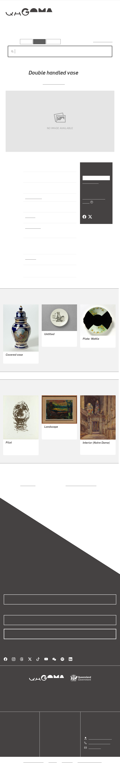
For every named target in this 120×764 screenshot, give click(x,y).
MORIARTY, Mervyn (55, 431)
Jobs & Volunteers (34, 757)
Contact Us (94, 743)
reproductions (15, 484)
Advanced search (103, 41)
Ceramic (30, 216)
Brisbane (30, 258)
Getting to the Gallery (100, 734)
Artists (29, 34)
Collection (29, 21)
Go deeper (45, 34)
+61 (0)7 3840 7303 (99, 739)
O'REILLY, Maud (54, 83)
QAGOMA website (13, 725)
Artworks (14, 34)
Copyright (67, 757)
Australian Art (33, 197)
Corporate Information (90, 757)
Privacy (53, 757)
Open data (9, 722)
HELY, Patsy (50, 342)
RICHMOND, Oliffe (15, 447)
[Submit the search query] (9, 51)
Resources (52, 41)
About (7, 737)
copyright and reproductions (67, 484)
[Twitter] (90, 213)
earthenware (32, 227)
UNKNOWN (12, 359)
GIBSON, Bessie (91, 450)
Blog (6, 733)
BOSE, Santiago (52, 338)
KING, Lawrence (91, 343)
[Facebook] (84, 213)
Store (7, 729)
